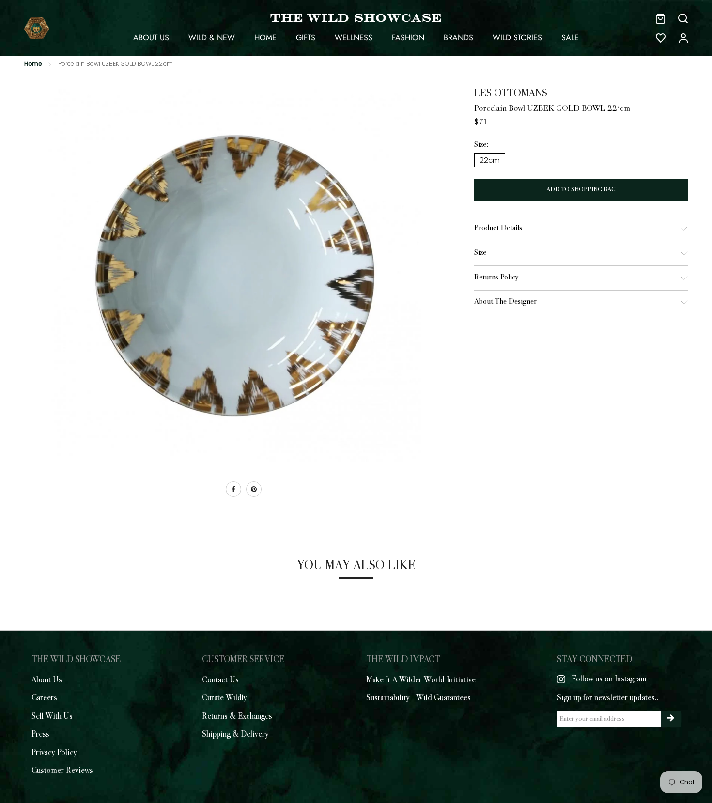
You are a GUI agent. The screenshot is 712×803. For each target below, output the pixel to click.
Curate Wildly (224, 698)
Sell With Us (52, 717)
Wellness (353, 37)
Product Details (498, 228)
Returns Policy (496, 277)
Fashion (408, 37)
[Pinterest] (254, 489)
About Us (151, 37)
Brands (458, 37)
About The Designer (505, 302)
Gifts (305, 37)
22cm (490, 160)
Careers (44, 698)
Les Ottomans (510, 94)
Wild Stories (517, 37)
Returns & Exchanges (237, 717)
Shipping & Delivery (235, 735)
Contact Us (220, 680)
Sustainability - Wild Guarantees (418, 698)
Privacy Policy (54, 753)
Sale (570, 37)
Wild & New (211, 37)
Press (40, 735)
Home (265, 37)
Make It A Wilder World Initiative (421, 680)
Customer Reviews (62, 771)
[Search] (683, 18)
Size (480, 253)
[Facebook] (233, 489)
